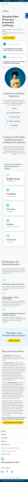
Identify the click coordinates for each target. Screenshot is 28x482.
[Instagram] (12, 472)
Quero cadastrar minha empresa (13, 422)
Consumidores (7, 0)
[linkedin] (2, 472)
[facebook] (7, 472)
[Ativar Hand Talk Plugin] (26, 17)
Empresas (21, 0)
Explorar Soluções (9, 38)
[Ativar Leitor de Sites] (26, 14)
